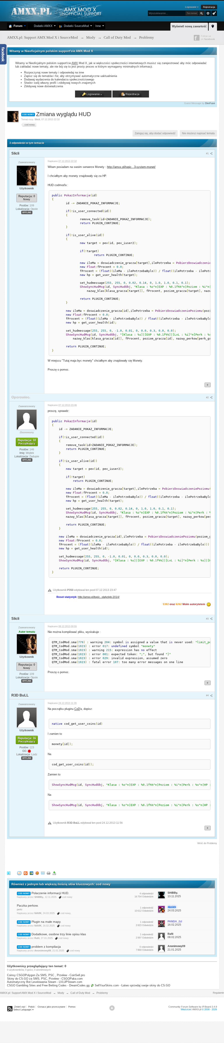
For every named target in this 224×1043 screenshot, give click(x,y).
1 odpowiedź (146, 907)
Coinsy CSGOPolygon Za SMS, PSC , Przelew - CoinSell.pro (46, 975)
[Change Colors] (213, 12)
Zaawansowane (208, 13)
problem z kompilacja (46, 946)
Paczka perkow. (27, 905)
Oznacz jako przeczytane (51, 1006)
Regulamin (218, 992)
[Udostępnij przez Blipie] (26, 873)
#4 (207, 695)
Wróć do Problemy (207, 843)
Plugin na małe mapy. (46, 921)
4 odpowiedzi (146, 893)
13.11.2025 (174, 896)
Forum (17, 26)
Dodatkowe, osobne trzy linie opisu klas (59, 934)
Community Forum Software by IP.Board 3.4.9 (192, 1006)
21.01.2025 (174, 949)
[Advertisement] (86, 857)
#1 (207, 153)
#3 (207, 618)
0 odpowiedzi (146, 946)
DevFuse (210, 103)
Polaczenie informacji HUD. (50, 893)
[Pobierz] (54, 873)
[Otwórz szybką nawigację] (213, 26)
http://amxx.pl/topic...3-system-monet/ (131, 167)
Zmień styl (19, 1006)
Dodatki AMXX (42, 26)
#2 (207, 397)
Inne (98, 26)
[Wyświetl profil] (26, 175)
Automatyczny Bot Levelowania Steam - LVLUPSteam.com (44, 982)
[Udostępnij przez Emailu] (43, 873)
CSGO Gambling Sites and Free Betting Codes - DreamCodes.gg (48, 985)
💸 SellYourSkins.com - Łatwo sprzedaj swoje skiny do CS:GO (130, 985)
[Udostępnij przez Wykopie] (19, 873)
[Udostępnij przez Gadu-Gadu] (37, 873)
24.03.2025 (174, 910)
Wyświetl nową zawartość (189, 26)
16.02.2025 (174, 924)
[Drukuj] (48, 873)
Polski (31, 1006)
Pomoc (72, 1006)
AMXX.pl (196, 1009)
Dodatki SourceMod (75, 26)
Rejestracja (209, 7)
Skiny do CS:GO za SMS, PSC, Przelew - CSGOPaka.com (45, 978)
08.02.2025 (174, 937)
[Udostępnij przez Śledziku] (31, 873)
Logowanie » (191, 7)
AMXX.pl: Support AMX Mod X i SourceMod (25, 992)
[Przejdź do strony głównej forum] (55, 10)
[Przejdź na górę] (112, 1008)
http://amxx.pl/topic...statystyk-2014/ (98, 597)
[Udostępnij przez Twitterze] (8, 873)
